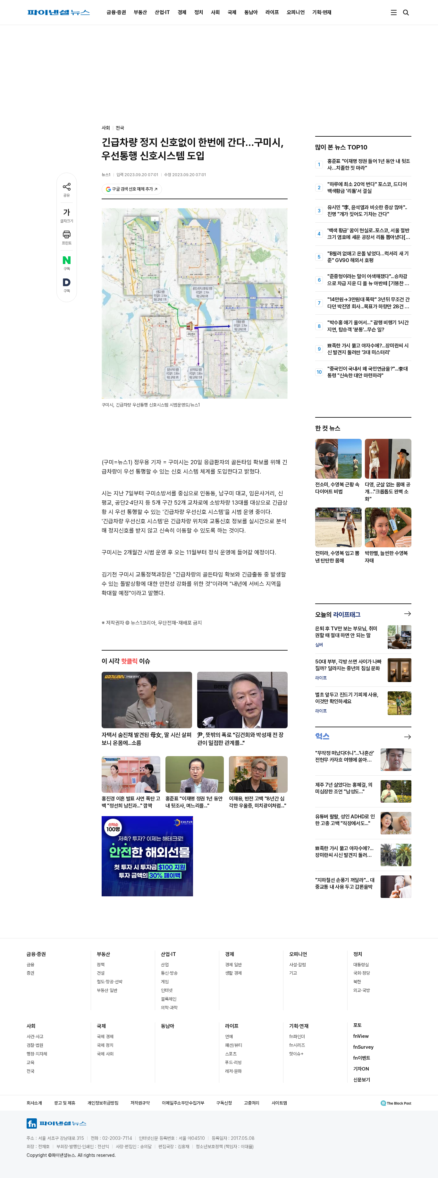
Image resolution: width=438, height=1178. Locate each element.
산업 (165, 964)
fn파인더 (297, 1036)
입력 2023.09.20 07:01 (137, 174)
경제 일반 (233, 964)
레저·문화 (233, 1071)
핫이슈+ (296, 1053)
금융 (30, 964)
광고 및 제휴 (64, 1102)
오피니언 (296, 12)
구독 (66, 269)
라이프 (272, 12)
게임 (165, 981)
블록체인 (168, 999)
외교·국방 (361, 990)
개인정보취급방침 (103, 1102)
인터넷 (167, 990)
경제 (182, 12)
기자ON (361, 1069)
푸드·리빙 (233, 1062)
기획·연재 (322, 12)
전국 (120, 128)
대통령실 (361, 964)
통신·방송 (169, 973)
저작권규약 (140, 1102)
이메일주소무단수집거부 (183, 1102)
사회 (215, 12)
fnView (361, 1036)
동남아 (251, 12)
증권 (30, 973)
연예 (229, 1036)
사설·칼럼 (297, 964)
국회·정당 (361, 973)
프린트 (67, 243)
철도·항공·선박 (109, 981)
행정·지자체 (37, 1053)
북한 (357, 981)
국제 (232, 12)
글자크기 (66, 221)
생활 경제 (233, 973)
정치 (198, 12)
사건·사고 (35, 1036)
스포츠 (231, 1053)
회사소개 (34, 1102)
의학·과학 (169, 1007)
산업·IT (162, 12)
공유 (66, 195)
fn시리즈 (297, 1045)
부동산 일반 (107, 990)
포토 (357, 1025)
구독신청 (224, 1102)
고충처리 (251, 1102)
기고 (293, 973)
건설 (101, 973)
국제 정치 (105, 1045)
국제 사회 (105, 1053)
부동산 (140, 12)
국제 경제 (105, 1036)
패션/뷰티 (233, 1045)
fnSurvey (363, 1047)
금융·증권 (116, 12)
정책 (101, 964)
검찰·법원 (35, 1045)
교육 (30, 1062)
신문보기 (361, 1080)
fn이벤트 (361, 1058)
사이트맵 (279, 1102)
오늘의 (337, 615)
